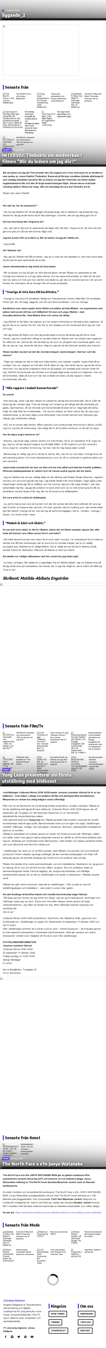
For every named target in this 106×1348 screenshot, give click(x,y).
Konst (6, 770)
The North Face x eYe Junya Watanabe (42, 1163)
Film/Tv (7, 150)
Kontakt (85, 1330)
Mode (6, 1159)
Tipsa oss (85, 1322)
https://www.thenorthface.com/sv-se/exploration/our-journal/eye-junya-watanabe (58, 1212)
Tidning (55, 1322)
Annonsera (86, 1314)
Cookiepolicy (58, 1330)
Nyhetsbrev (58, 1314)
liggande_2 (13, 15)
